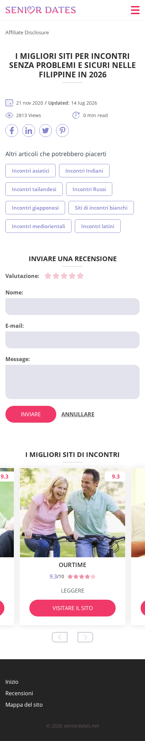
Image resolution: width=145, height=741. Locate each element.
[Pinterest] (62, 130)
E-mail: (14, 325)
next (85, 637)
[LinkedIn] (28, 130)
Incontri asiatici (30, 170)
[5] (80, 275)
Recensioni (19, 693)
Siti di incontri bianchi (101, 207)
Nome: (14, 292)
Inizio (12, 681)
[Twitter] (45, 130)
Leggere (72, 590)
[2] (56, 275)
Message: (17, 359)
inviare (31, 414)
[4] (72, 275)
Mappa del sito (24, 704)
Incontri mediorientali (38, 226)
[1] (48, 275)
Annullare (77, 414)
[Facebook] (11, 130)
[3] (64, 275)
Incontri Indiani (84, 170)
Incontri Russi (89, 189)
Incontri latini (97, 226)
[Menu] (135, 10)
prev (59, 637)
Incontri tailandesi (34, 189)
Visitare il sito (73, 608)
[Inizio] (45, 10)
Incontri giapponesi (35, 207)
